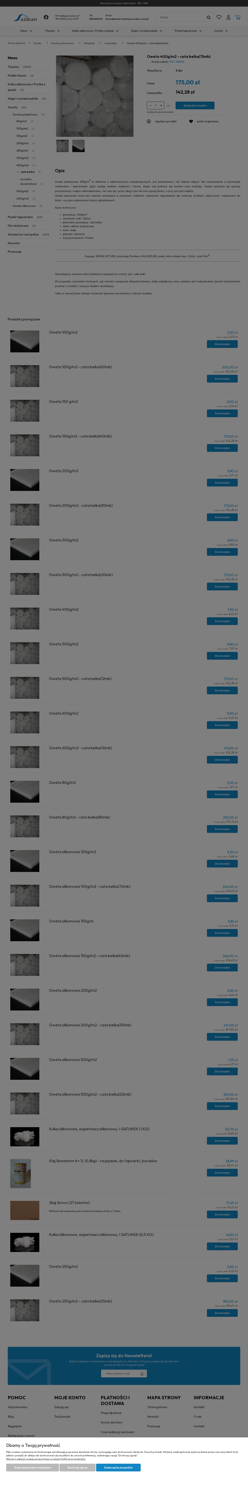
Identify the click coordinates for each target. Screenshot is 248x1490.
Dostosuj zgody (77, 1467)
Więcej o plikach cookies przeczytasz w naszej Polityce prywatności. (46, 1458)
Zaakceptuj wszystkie (118, 1467)
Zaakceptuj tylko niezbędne (32, 1467)
